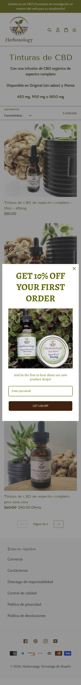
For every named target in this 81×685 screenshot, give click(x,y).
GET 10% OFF (40, 405)
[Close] (74, 268)
